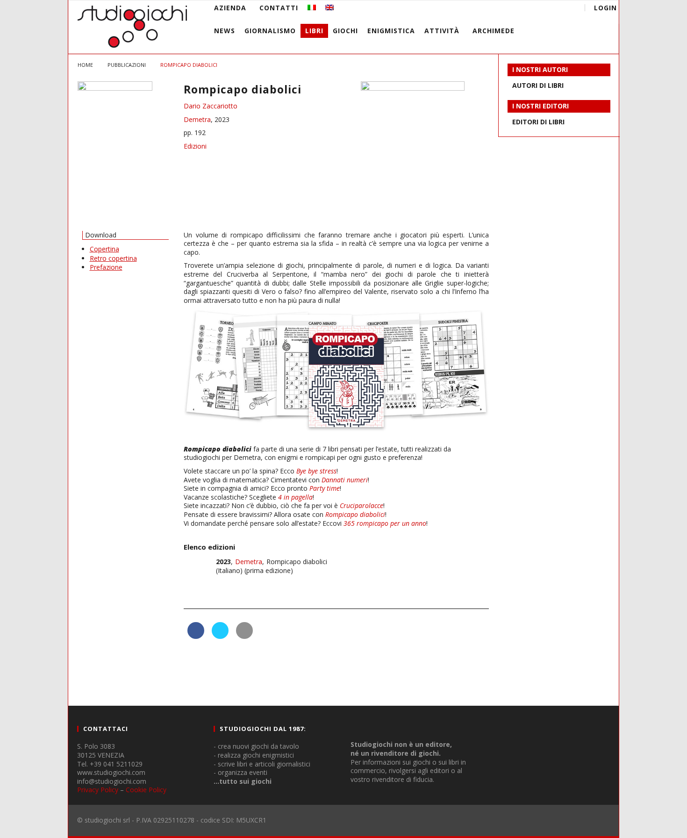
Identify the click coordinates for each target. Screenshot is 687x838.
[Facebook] (496, 9)
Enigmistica (391, 30)
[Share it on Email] (244, 636)
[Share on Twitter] (220, 636)
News (224, 30)
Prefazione (106, 267)
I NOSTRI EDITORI (540, 105)
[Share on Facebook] (195, 636)
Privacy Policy (97, 789)
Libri (314, 30)
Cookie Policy (146, 789)
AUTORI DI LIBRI (538, 85)
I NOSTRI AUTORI (540, 69)
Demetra (197, 119)
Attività (441, 30)
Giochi (345, 30)
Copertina (104, 248)
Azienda (230, 7)
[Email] (548, 9)
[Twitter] (530, 9)
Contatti (278, 7)
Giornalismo (270, 30)
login (605, 7)
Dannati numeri (345, 479)
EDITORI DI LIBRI (538, 121)
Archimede (493, 30)
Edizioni (195, 146)
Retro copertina (113, 258)
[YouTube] (513, 9)
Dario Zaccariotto (210, 105)
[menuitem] (312, 7)
